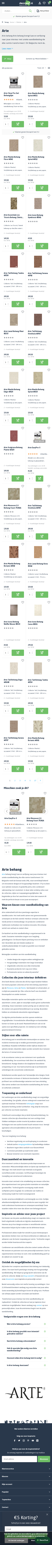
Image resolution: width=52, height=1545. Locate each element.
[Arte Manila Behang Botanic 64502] (14, 552)
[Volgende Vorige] (40, 780)
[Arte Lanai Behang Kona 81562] (38, 552)
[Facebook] (15, 1440)
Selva (16, 988)
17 (35, 781)
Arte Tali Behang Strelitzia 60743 (35, 332)
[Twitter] (19, 1440)
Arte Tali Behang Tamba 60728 (14, 274)
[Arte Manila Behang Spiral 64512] (38, 145)
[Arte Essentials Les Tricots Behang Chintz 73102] (14, 203)
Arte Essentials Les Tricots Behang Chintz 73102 (13, 216)
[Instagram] (24, 1440)
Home (12, 22)
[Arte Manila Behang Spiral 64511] (38, 81)
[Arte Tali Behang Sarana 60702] (38, 261)
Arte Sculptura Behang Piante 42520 (13, 448)
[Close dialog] (47, 1514)
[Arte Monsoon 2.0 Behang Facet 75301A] (14, 494)
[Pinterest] (28, 1440)
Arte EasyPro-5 (34, 448)
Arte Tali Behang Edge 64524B (13, 681)
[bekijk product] (18, 124)
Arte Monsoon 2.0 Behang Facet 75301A (12, 506)
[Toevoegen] (39, 479)
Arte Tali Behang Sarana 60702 (38, 274)
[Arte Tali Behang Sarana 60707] (14, 726)
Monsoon (10, 988)
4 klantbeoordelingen (20, 100)
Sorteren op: (30, 59)
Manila (23, 988)
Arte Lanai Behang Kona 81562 (38, 565)
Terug (6, 22)
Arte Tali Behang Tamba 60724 (38, 681)
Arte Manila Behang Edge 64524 (12, 390)
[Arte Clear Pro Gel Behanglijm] (14, 81)
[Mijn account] (39, 3)
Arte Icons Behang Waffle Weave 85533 (12, 623)
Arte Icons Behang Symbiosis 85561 (35, 216)
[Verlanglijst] (44, 3)
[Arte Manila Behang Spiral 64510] (38, 377)
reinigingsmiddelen (25, 1144)
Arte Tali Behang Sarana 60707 (14, 739)
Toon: (39, 68)
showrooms (10, 1279)
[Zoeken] (30, 11)
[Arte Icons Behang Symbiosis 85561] (38, 203)
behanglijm (31, 1104)
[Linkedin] (37, 1440)
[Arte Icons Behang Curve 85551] (38, 610)
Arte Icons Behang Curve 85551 (35, 623)
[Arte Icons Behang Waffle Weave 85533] (14, 610)
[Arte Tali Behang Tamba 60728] (14, 261)
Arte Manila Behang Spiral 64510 (36, 390)
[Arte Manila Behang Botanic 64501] (38, 726)
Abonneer (44, 1459)
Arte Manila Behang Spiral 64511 (36, 94)
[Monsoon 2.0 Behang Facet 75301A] (37, 805)
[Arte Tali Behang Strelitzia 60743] (38, 319)
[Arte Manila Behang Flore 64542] (14, 145)
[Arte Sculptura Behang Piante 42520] (14, 435)
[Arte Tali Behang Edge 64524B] (14, 668)
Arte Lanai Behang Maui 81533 (13, 332)
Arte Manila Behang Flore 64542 (12, 158)
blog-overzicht (28, 1276)
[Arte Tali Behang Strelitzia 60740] (38, 494)
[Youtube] (33, 1440)
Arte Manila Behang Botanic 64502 (12, 565)
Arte (3, 874)
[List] (49, 68)
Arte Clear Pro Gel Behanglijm (11, 94)
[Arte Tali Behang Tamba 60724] (38, 668)
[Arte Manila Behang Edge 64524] (14, 377)
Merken (18, 22)
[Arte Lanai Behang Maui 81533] (14, 319)
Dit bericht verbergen (16, 1540)
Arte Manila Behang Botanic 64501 (36, 739)
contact (39, 1305)
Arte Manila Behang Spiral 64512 (36, 158)
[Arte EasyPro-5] (38, 435)
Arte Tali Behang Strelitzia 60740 (35, 507)
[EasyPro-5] (14, 805)
